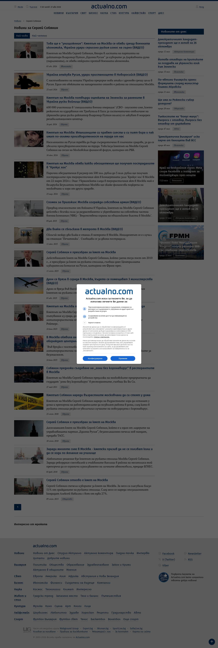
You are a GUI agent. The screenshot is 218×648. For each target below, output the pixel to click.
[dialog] (109, 324)
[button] (109, 322)
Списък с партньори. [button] (102, 337)
